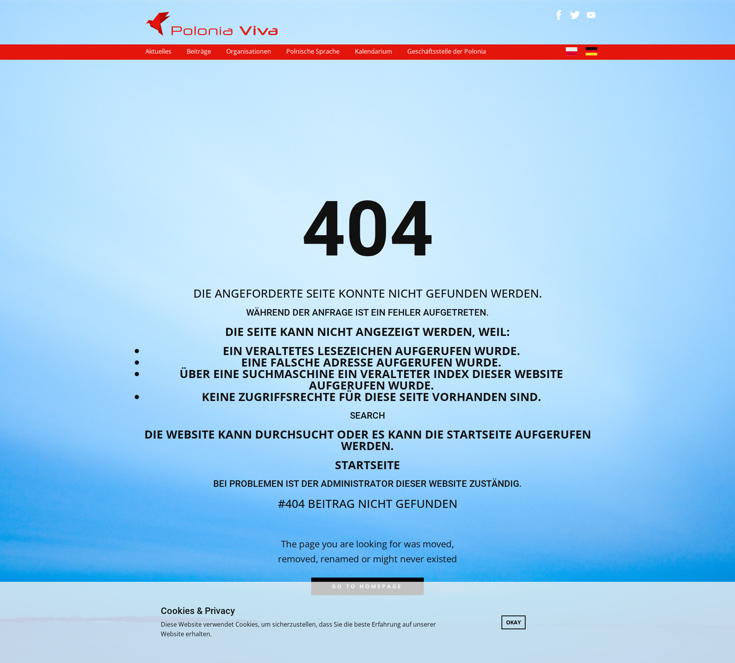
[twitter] (575, 15)
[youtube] (591, 15)
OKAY (513, 622)
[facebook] (559, 15)
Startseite (367, 465)
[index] (215, 24)
